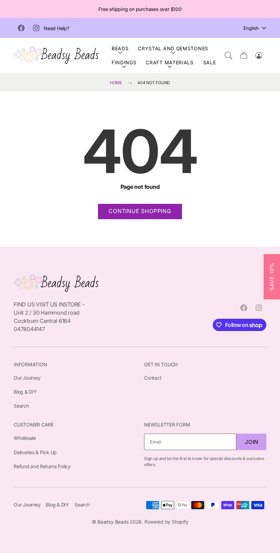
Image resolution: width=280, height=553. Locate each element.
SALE (209, 62)
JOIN (251, 441)
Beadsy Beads (112, 522)
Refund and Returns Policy (42, 466)
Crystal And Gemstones (173, 48)
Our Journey (27, 378)
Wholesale (25, 438)
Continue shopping (140, 211)
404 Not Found (153, 82)
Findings (124, 62)
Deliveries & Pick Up (35, 452)
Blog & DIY (25, 392)
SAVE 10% (271, 276)
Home (116, 82)
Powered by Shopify (166, 522)
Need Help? (56, 28)
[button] (228, 55)
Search (21, 406)
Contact (152, 378)
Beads (120, 48)
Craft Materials (170, 62)
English (251, 28)
